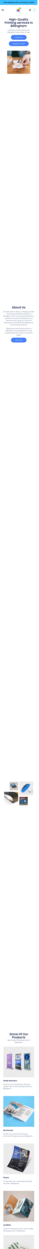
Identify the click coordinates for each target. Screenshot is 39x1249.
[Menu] (5, 10)
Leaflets (7, 1225)
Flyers (6, 1177)
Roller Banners (10, 1080)
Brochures (8, 1130)
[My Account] (30, 10)
